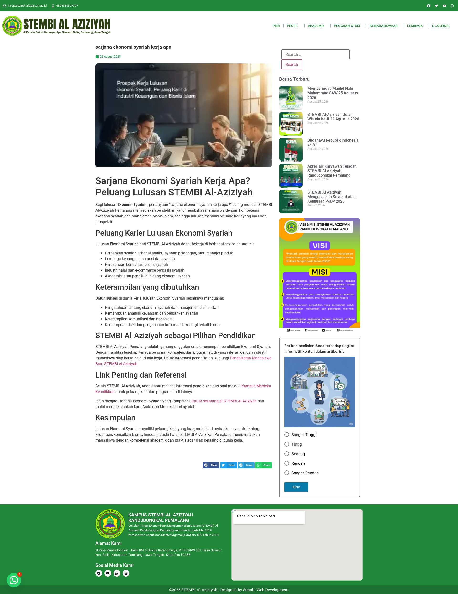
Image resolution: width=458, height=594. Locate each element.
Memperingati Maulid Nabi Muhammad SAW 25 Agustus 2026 (332, 93)
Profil (292, 26)
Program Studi (347, 26)
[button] (211, 465)
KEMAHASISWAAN (384, 26)
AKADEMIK (316, 26)
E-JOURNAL (441, 26)
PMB (276, 26)
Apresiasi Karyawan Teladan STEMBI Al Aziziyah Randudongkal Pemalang (332, 171)
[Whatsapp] (117, 573)
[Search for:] (315, 54)
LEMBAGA (415, 26)
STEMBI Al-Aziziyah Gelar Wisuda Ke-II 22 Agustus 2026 (333, 116)
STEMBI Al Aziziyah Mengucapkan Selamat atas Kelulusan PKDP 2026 (331, 197)
